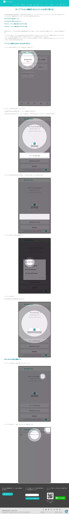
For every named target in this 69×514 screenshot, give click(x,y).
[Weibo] (54, 509)
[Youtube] (46, 509)
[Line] (57, 509)
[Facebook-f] (43, 509)
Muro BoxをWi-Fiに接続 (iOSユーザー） (12, 18)
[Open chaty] (66, 511)
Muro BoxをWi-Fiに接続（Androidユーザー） (13, 21)
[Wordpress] (60, 509)
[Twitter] (48, 509)
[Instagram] (51, 509)
